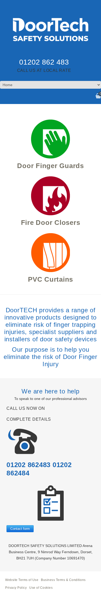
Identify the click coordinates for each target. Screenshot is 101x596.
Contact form (20, 529)
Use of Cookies (41, 588)
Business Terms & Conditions (63, 580)
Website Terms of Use (21, 580)
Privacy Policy (16, 588)
